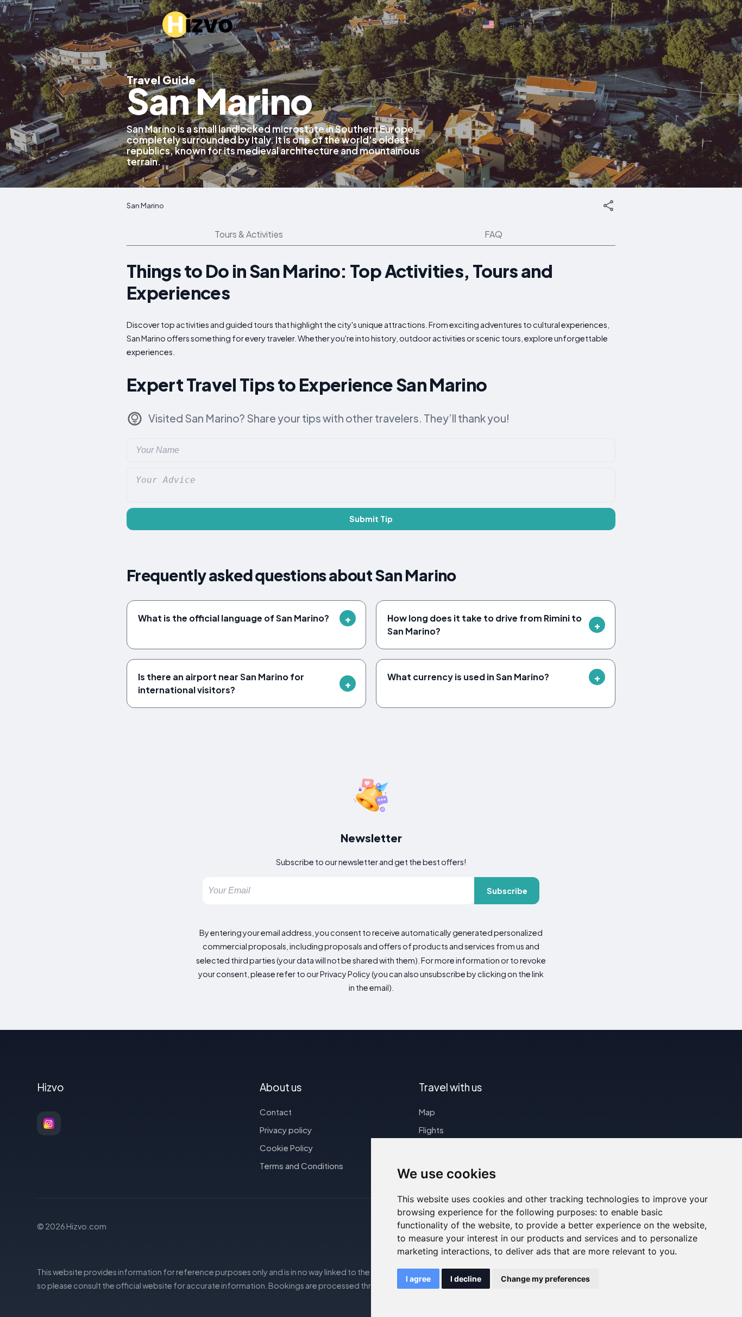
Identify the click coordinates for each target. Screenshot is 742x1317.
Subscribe (507, 891)
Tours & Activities (249, 234)
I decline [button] (465, 1278)
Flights (431, 1130)
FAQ (493, 234)
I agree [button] (418, 1278)
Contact (276, 1112)
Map (427, 1112)
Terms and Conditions (301, 1165)
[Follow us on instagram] (49, 1123)
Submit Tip (371, 519)
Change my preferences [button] (545, 1278)
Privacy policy (286, 1130)
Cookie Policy (286, 1147)
